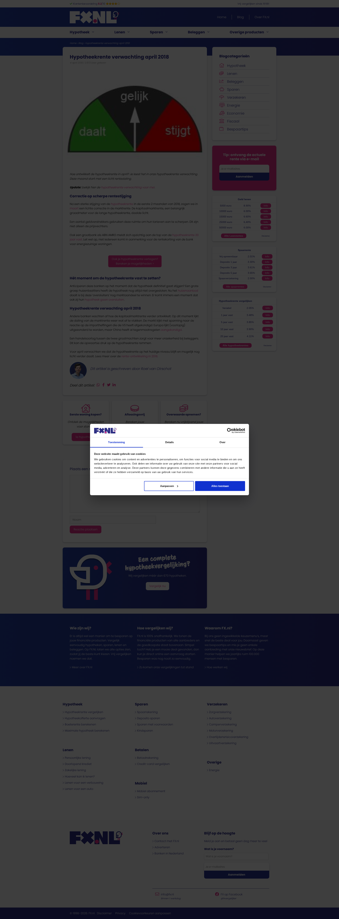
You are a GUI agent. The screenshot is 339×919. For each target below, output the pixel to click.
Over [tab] (222, 442)
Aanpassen (167, 485)
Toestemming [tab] (116, 442)
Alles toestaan (220, 485)
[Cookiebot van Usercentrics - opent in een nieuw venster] (229, 430)
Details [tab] (169, 442)
